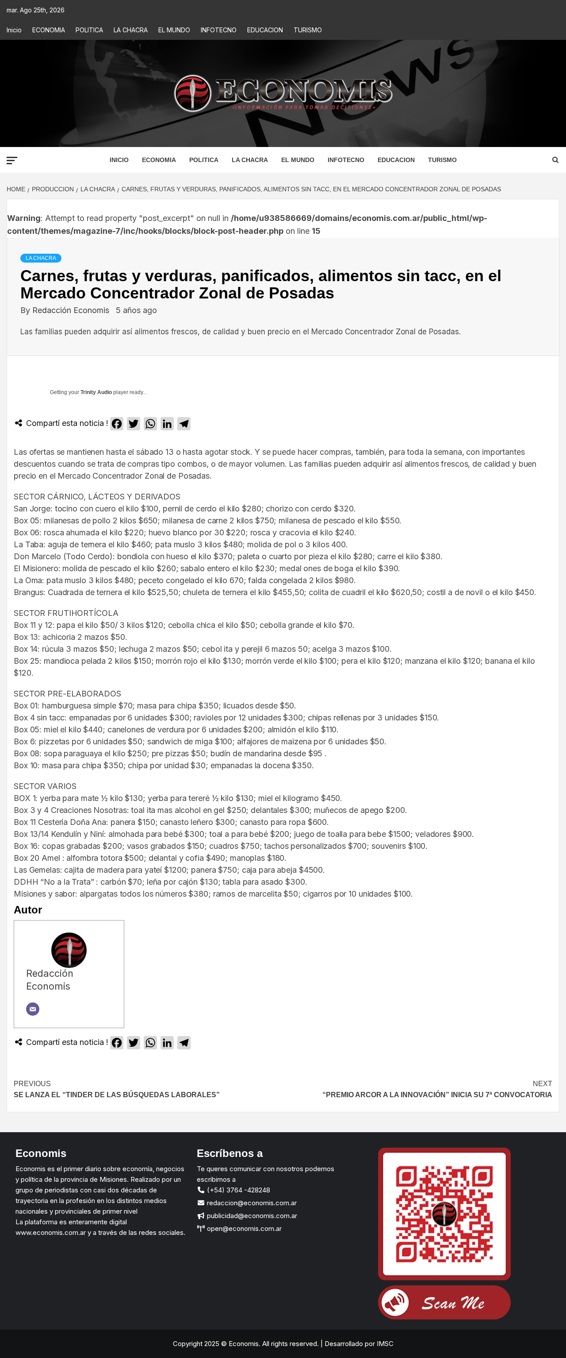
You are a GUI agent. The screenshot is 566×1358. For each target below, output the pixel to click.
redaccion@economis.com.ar (251, 1203)
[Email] (32, 1009)
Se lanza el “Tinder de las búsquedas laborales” (117, 1089)
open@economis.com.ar (243, 1228)
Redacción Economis (71, 310)
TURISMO (308, 30)
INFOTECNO (219, 30)
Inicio (14, 30)
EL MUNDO (174, 30)
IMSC (384, 1343)
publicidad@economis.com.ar (251, 1215)
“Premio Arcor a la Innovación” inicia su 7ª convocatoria (437, 1089)
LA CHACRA (131, 30)
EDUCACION (265, 30)
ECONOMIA (48, 30)
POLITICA (89, 30)
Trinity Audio (96, 392)
